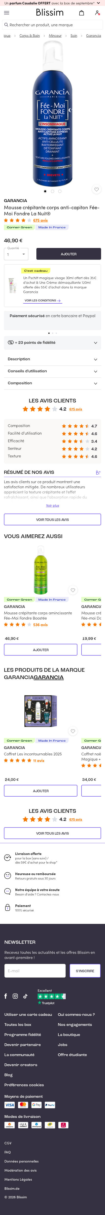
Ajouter (68, 254)
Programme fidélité (22, 1035)
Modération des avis (20, 1170)
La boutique (69, 1035)
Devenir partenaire (22, 1045)
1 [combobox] (8, 254)
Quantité (13, 248)
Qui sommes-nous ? (76, 1015)
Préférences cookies (24, 1085)
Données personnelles (21, 1161)
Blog (8, 1075)
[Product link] (40, 586)
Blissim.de (12, 1188)
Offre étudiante (72, 1055)
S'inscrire (85, 971)
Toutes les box (17, 1025)
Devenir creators (20, 1065)
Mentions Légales (18, 1179)
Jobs (62, 1045)
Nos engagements (75, 1025)
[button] (52, 3)
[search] (6, 25)
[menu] (6, 13)
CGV (7, 1143)
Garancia (15, 201)
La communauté (19, 1055)
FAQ (7, 1152)
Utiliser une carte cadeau (28, 1015)
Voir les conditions (40, 300)
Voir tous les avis (52, 520)
